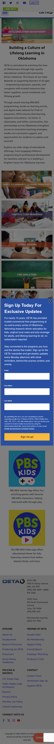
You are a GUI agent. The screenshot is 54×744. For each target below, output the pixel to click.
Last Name (8, 401)
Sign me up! (27, 436)
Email (6, 370)
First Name (8, 385)
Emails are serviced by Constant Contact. (19, 428)
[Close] (50, 301)
